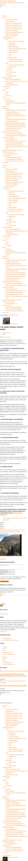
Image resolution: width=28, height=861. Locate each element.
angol (7, 63)
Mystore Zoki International (9, 151)
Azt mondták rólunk (10, 21)
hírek (4, 650)
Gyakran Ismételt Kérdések (12, 84)
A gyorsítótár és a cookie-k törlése (13, 128)
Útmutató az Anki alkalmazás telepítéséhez (15, 124)
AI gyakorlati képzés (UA (11, 153)
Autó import (8, 99)
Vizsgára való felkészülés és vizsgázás (14, 144)
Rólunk (4, 648)
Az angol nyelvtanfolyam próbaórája (14, 159)
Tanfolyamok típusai (7, 652)
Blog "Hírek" (5, 162)
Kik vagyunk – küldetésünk (12, 19)
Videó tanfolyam (12, 44)
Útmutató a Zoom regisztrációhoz (13, 113)
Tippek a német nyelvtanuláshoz (13, 79)
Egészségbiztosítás (10, 101)
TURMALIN (7, 692)
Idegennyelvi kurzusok (8, 37)
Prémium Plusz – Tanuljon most (16, 59)
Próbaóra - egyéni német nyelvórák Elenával (16, 135)
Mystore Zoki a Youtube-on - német (14, 26)
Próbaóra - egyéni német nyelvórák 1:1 (14, 161)
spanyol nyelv (9, 70)
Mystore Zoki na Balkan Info (12, 30)
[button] (14, 522)
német (7, 39)
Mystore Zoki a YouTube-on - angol (14, 28)
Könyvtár (5, 106)
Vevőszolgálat (6, 108)
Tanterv (4, 90)
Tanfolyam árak (6, 86)
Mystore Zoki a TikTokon (11, 35)
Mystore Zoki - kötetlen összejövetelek (14, 32)
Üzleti (4, 97)
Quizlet (10, 54)
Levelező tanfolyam (13, 52)
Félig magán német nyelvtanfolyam (17, 41)
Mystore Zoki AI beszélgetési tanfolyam (17, 48)
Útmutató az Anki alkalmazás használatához (16, 126)
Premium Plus (12, 43)
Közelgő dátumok (13, 57)
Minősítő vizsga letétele (8, 137)
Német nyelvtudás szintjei (11, 139)
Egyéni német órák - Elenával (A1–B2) (14, 133)
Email (1, 604)
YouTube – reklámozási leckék (15, 61)
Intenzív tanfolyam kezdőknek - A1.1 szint (12, 150)
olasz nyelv (8, 73)
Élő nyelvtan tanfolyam (14, 46)
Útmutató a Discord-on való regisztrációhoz (15, 122)
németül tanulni (19, 518)
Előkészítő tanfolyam (13, 50)
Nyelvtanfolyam (12, 66)
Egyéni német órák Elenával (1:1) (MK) (12, 132)
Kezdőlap (5, 15)
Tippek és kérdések (7, 77)
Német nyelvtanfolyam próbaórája (13, 157)
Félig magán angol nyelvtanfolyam (16, 64)
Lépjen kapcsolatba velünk (12, 130)
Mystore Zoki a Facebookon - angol (14, 24)
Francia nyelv (9, 95)
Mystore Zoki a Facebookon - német (14, 23)
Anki (10, 55)
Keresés (2, 315)
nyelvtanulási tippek (10, 518)
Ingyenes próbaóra (7, 155)
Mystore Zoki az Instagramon (12, 34)
